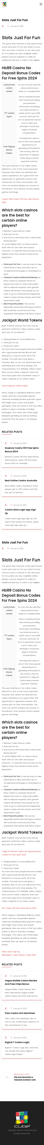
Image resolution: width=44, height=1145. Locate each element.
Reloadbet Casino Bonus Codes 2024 (19, 955)
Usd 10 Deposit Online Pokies (15, 385)
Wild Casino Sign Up (11, 951)
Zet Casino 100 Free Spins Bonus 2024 (19, 908)
